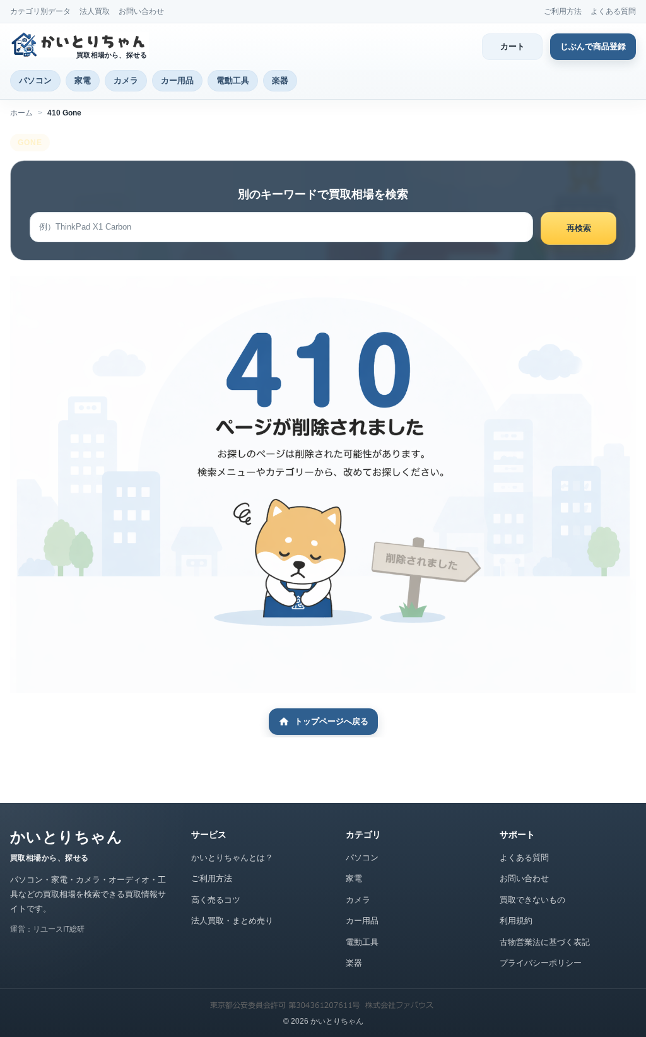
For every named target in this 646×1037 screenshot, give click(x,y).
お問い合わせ (141, 11)
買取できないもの (532, 900)
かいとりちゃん (66, 836)
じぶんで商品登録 (593, 46)
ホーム (21, 112)
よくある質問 (613, 11)
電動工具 (232, 80)
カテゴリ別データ (40, 11)
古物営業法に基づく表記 (545, 942)
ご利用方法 (563, 11)
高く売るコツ (215, 900)
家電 (82, 80)
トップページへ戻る (331, 721)
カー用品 (177, 80)
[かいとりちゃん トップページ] (81, 44)
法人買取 (94, 11)
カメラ (126, 80)
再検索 (579, 228)
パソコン (35, 80)
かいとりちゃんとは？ (232, 857)
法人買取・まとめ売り (232, 920)
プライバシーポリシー (541, 963)
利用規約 (516, 920)
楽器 (280, 80)
